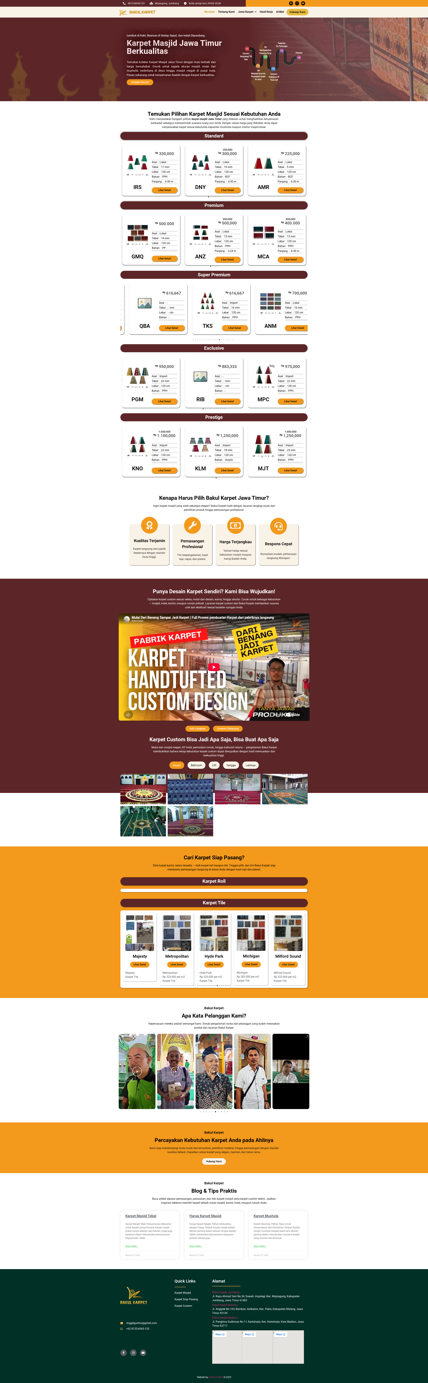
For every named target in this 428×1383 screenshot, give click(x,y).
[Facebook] (291, 3)
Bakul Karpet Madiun (224, 1317)
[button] (247, 12)
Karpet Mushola (266, 1216)
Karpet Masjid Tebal (140, 1216)
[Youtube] (303, 3)
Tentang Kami (226, 11)
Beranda (209, 11)
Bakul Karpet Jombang (226, 1292)
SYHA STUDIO (216, 1377)
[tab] (176, 765)
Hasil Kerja (266, 11)
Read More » (131, 1246)
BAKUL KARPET (142, 12)
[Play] (137, 1071)
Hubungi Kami (297, 12)
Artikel (280, 11)
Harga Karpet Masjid (205, 1216)
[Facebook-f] (123, 1353)
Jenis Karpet (245, 11)
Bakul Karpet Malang (224, 1305)
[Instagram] (297, 3)
